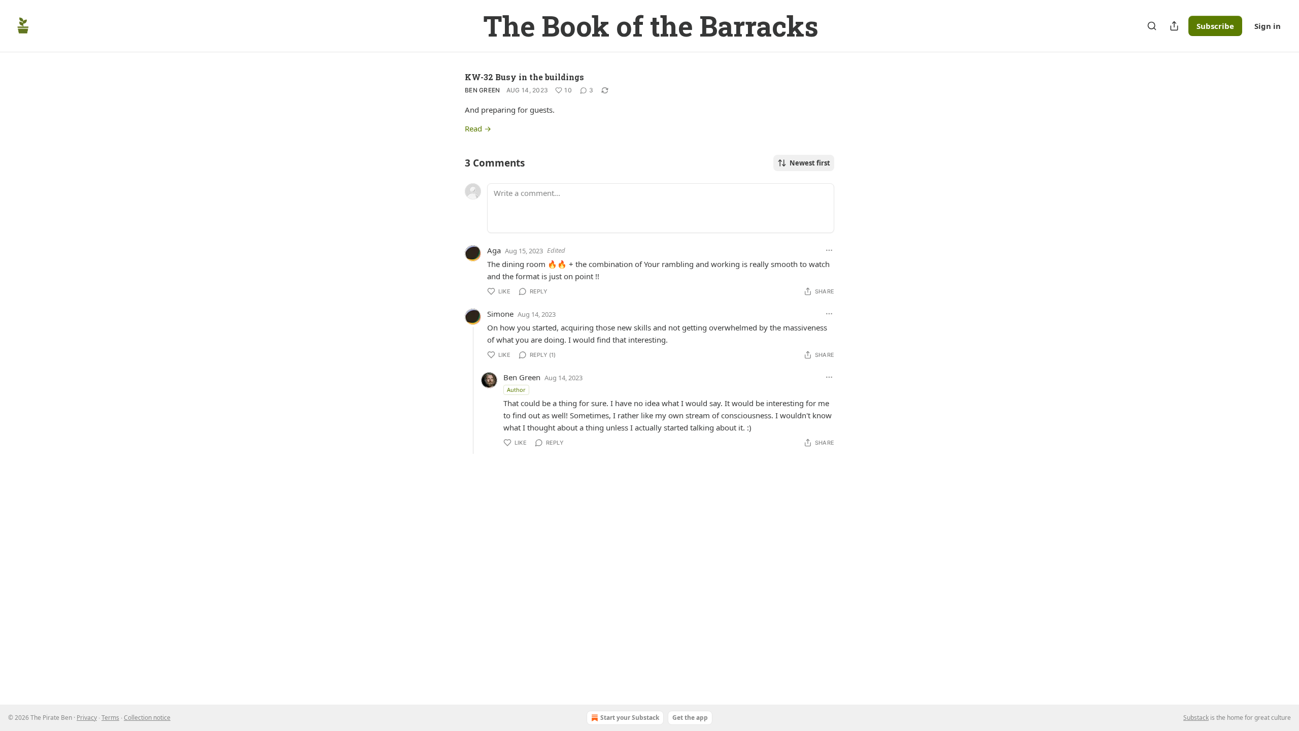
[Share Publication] (1174, 26)
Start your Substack (629, 717)
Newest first (810, 163)
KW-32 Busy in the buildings (524, 77)
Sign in (1267, 26)
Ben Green (482, 90)
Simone (500, 314)
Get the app (690, 717)
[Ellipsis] (829, 250)
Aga (494, 250)
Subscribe (1215, 26)
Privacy (87, 717)
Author (516, 389)
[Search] (1152, 26)
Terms (110, 717)
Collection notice (147, 717)
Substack (1196, 717)
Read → (478, 128)
